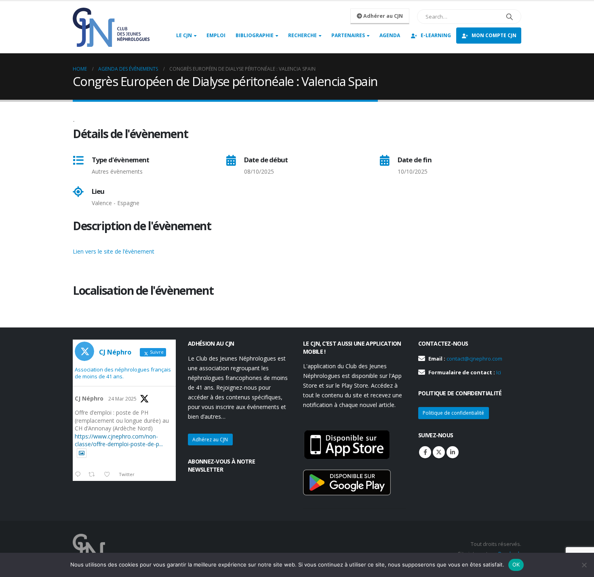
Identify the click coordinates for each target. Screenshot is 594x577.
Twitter (439, 452)
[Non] (584, 565)
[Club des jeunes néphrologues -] (111, 27)
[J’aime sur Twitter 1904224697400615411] (109, 474)
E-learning (436, 35)
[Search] (509, 16)
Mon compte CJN (494, 35)
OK (516, 564)
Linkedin (453, 452)
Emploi (215, 35)
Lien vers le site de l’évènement (113, 251)
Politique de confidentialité (453, 412)
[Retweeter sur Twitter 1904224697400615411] (93, 474)
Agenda (389, 35)
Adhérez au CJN (210, 439)
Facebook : (425, 452)
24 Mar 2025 (122, 398)
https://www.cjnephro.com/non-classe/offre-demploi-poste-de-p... (119, 440)
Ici (498, 372)
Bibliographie (255, 35)
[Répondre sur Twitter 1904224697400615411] (79, 474)
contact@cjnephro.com (474, 358)
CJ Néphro (89, 398)
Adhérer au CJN (382, 15)
